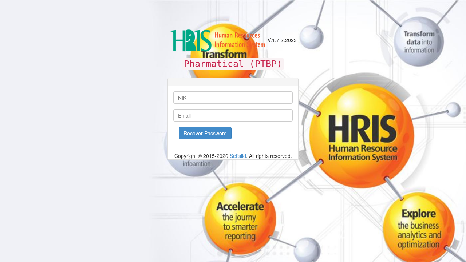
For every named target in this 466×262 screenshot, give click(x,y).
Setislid (238, 155)
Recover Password (205, 133)
